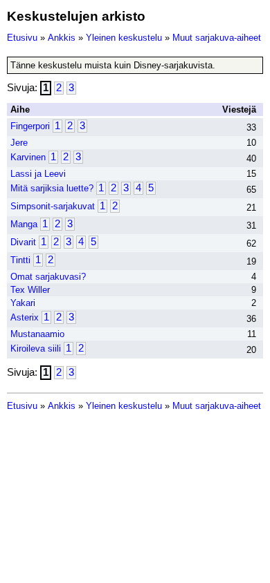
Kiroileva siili (35, 348)
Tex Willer (30, 290)
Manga (23, 224)
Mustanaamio (37, 334)
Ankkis (61, 37)
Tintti (20, 260)
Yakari (22, 303)
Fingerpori (30, 126)
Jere (19, 142)
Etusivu (22, 37)
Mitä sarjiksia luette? (51, 188)
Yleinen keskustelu (124, 37)
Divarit (23, 242)
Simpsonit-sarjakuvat (52, 206)
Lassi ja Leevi (38, 174)
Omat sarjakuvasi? (48, 276)
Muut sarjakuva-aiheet (216, 37)
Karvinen (28, 157)
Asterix (24, 317)
